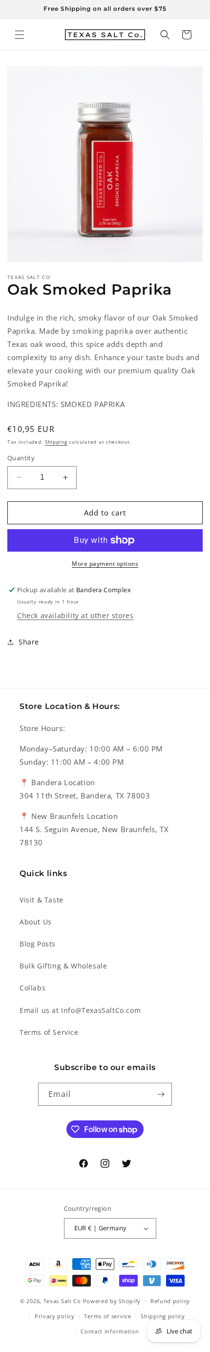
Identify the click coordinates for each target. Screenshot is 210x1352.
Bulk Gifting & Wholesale (63, 965)
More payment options (105, 563)
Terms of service (107, 1316)
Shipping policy (163, 1316)
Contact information (110, 1331)
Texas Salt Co (62, 1301)
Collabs (32, 987)
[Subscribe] (160, 1094)
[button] (19, 34)
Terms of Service (49, 1032)
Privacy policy (55, 1316)
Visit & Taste (41, 899)
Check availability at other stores (75, 615)
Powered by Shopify (112, 1301)
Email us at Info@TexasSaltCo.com (80, 1010)
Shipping (56, 441)
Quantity (21, 457)
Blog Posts (38, 943)
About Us (36, 921)
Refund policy (170, 1301)
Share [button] (29, 641)
